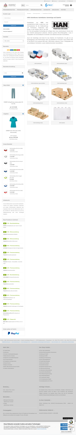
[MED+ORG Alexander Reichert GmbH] (11, 5)
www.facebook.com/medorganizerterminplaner (40, 342)
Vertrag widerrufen (67, 418)
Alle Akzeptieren (66, 424)
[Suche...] (41, 5)
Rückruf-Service (7, 363)
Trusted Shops (7, 350)
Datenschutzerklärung (41, 428)
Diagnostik (47, 9)
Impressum (47, 1)
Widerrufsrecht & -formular (9, 355)
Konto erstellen (6, 29)
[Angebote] (23, 114)
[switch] (71, 429)
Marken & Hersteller (8, 364)
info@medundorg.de (6, 342)
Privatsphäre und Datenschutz (10, 361)
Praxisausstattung (22, 9)
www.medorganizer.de (25, 342)
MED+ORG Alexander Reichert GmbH (11, 366)
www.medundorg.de (16, 342)
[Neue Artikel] (23, 85)
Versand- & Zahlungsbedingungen (11, 354)
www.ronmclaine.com (56, 342)
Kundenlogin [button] (62, 1)
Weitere (63, 9)
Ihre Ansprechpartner (8, 359)
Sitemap (55, 1)
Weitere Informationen (66, 431)
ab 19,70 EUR (13, 107)
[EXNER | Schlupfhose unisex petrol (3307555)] (13, 93)
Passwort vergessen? (7, 31)
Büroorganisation (36, 9)
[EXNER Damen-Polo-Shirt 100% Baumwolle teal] (13, 122)
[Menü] (74, 420)
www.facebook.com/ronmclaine (67, 342)
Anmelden (13, 25)
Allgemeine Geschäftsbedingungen (11, 357)
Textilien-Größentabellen (9, 368)
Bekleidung (55, 9)
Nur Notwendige (66, 428)
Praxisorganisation (9, 9)
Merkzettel (70, 1)
